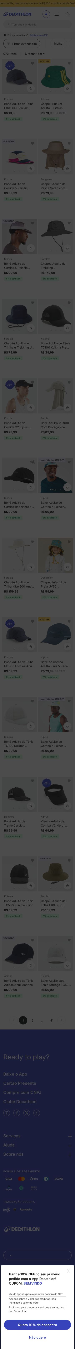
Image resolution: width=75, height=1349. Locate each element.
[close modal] (68, 1270)
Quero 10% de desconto (37, 1325)
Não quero (37, 1337)
